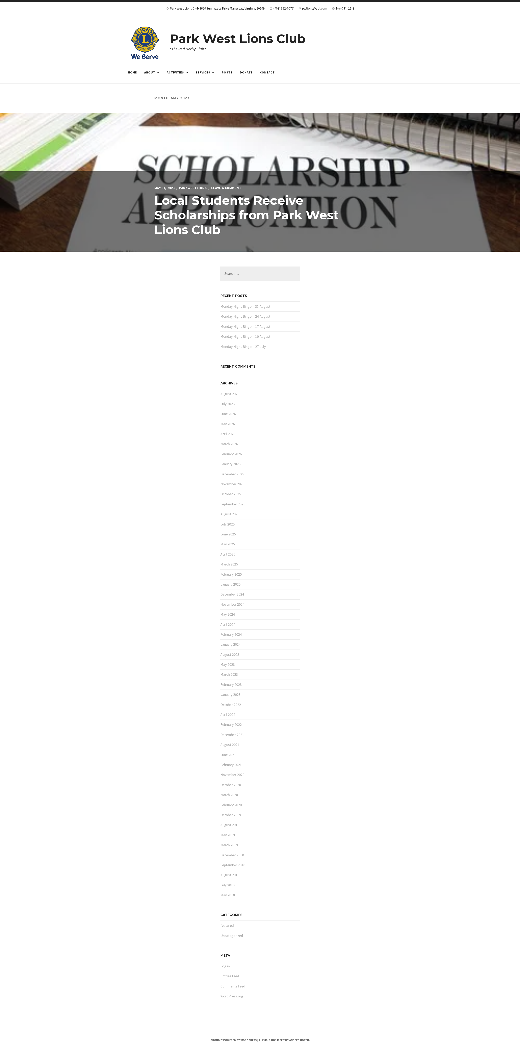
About (149, 72)
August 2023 (229, 654)
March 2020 (229, 794)
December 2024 (232, 594)
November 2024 (232, 604)
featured (227, 925)
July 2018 (227, 885)
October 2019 (230, 815)
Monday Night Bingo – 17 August (245, 326)
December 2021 (232, 734)
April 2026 (227, 434)
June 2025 (228, 534)
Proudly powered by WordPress (233, 1040)
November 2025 (232, 484)
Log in (225, 966)
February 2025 (231, 574)
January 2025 (230, 584)
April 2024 (227, 624)
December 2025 (232, 474)
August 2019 (229, 824)
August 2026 (229, 394)
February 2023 (231, 684)
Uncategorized (231, 935)
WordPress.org (231, 996)
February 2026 (231, 454)
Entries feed (229, 976)
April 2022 (227, 714)
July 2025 (227, 524)
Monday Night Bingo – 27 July (243, 346)
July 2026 (227, 403)
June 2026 (228, 413)
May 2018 (227, 895)
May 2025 (227, 544)
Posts (227, 72)
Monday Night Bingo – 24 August (245, 316)
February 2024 (231, 634)
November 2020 (232, 774)
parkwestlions (193, 188)
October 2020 (230, 784)
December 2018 (232, 855)
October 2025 (230, 494)
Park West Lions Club (238, 38)
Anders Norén (299, 1040)
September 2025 (232, 504)
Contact (267, 72)
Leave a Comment (226, 188)
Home (132, 72)
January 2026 (230, 464)
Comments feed (232, 986)
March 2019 (229, 845)
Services (203, 72)
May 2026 (227, 424)
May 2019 (227, 835)
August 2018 (229, 875)
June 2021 (228, 754)
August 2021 (229, 744)
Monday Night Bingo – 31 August (245, 306)
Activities (175, 72)
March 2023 (229, 674)
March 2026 (229, 443)
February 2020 (231, 805)
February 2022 (231, 724)
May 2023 (227, 664)
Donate (246, 72)
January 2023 (230, 694)
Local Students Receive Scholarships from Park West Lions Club (246, 215)
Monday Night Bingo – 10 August (245, 336)
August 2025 (229, 514)
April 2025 (227, 554)
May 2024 (227, 614)
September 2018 (232, 865)
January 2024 (230, 644)
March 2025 (229, 564)
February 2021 (231, 764)
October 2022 (230, 704)
